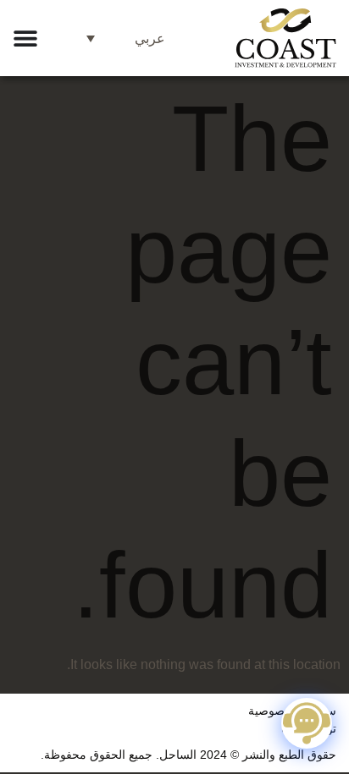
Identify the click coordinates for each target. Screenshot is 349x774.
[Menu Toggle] (25, 38)
